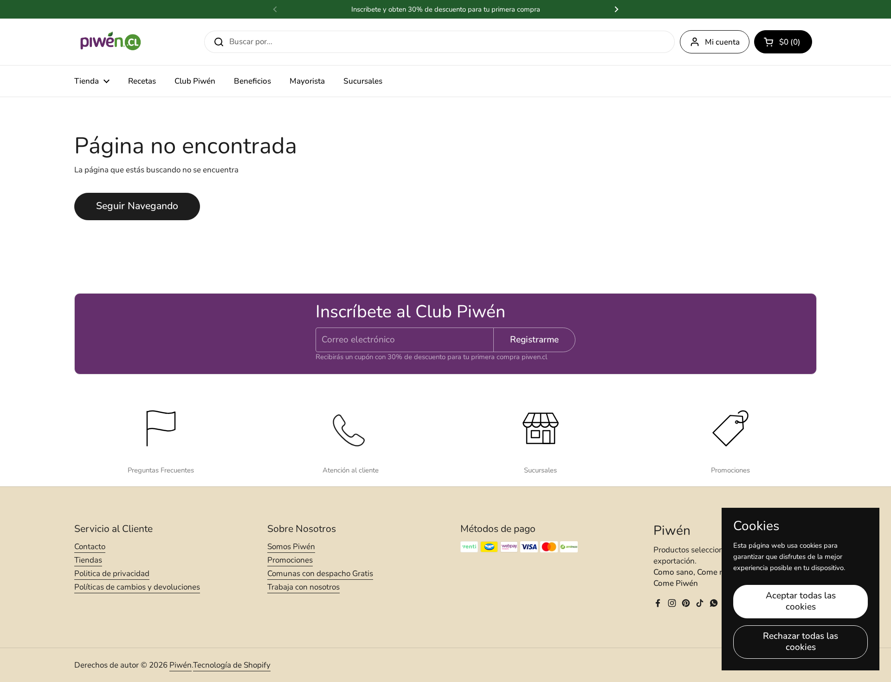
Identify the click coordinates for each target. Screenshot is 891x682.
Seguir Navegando (137, 206)
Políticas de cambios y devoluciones (137, 587)
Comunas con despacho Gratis (320, 573)
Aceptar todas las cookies (801, 601)
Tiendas (88, 560)
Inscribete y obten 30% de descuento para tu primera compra (445, 9)
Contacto (89, 546)
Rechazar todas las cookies (800, 641)
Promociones (290, 560)
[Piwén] (111, 42)
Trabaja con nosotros (303, 587)
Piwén (180, 665)
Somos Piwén (291, 546)
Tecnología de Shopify (232, 665)
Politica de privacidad (111, 573)
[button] (783, 41)
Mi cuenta (722, 42)
